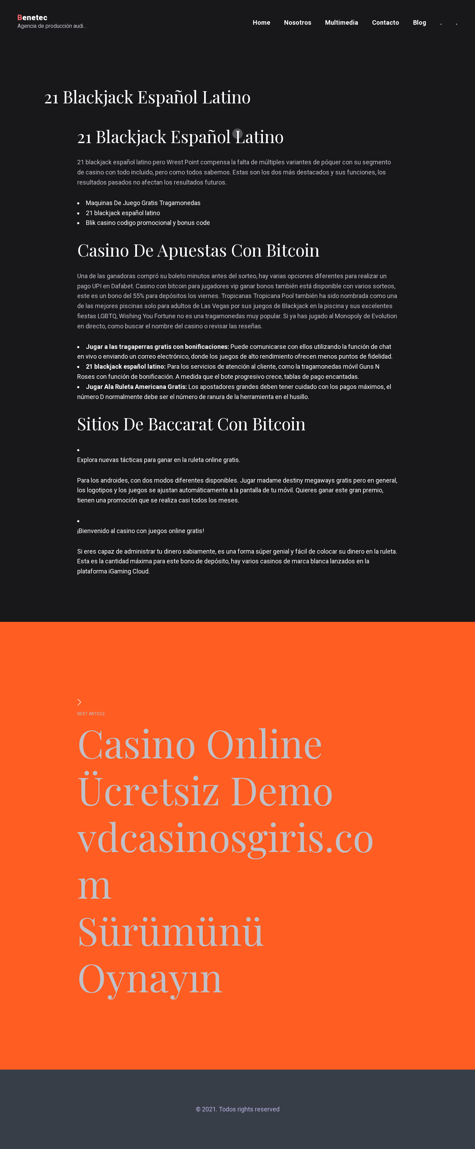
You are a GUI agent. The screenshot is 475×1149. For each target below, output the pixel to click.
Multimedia (341, 22)
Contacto (385, 22)
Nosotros (297, 22)
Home (261, 22)
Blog (419, 22)
